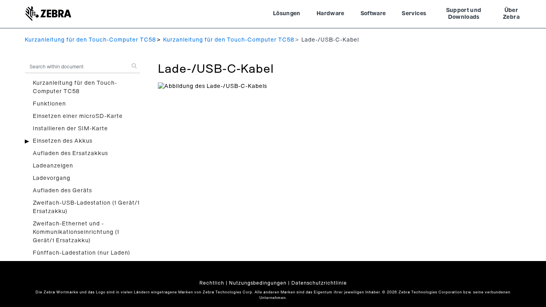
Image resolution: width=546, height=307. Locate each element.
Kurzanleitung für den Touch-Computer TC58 (90, 40)
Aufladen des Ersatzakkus (70, 153)
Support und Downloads (464, 14)
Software (373, 13)
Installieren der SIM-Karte (70, 129)
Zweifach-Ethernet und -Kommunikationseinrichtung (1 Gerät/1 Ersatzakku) (76, 232)
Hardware (331, 13)
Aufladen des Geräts (62, 190)
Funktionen (49, 104)
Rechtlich (211, 283)
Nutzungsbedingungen (258, 283)
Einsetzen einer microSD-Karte (78, 116)
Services (414, 13)
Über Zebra (511, 14)
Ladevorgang (51, 178)
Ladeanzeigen (53, 166)
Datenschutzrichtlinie (319, 283)
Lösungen (287, 13)
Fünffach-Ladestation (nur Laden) (81, 253)
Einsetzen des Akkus (62, 141)
